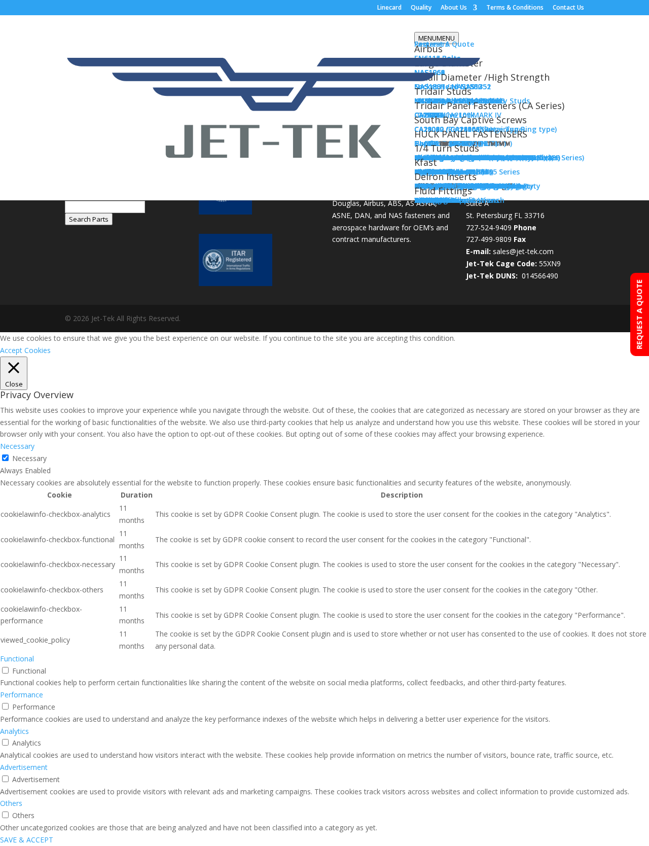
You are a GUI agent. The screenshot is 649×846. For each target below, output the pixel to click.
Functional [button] (17, 658)
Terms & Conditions (515, 8)
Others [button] (11, 803)
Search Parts (89, 219)
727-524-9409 (489, 227)
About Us (454, 8)
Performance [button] (21, 694)
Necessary (29, 458)
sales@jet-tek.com (523, 251)
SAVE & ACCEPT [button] (26, 839)
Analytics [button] (14, 731)
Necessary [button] (17, 446)
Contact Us (568, 8)
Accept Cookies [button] (25, 350)
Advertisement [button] (24, 767)
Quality (421, 8)
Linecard (389, 8)
